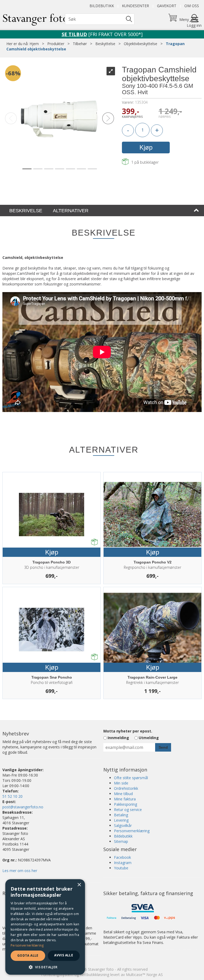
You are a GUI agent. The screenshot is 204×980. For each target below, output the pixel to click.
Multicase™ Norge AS (144, 974)
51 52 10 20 (12, 796)
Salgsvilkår (123, 825)
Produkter (55, 43)
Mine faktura (125, 798)
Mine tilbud (123, 793)
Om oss (191, 5)
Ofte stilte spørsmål (131, 777)
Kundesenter (135, 5)
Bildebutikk (102, 5)
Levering (121, 820)
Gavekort (166, 5)
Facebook (122, 857)
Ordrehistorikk (126, 788)
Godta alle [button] (28, 955)
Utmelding (149, 737)
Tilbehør (80, 43)
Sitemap (121, 841)
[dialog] (45, 927)
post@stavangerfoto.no (22, 806)
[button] (45, 966)
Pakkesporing (125, 804)
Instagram (122, 862)
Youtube (121, 867)
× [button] (79, 885)
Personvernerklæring (132, 830)
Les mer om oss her (19, 870)
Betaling (121, 814)
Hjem (34, 43)
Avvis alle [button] (63, 955)
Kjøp (145, 147)
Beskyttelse (105, 43)
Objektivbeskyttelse (140, 43)
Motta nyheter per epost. (127, 731)
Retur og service (128, 809)
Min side (121, 783)
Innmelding (118, 737)
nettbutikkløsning (94, 974)
